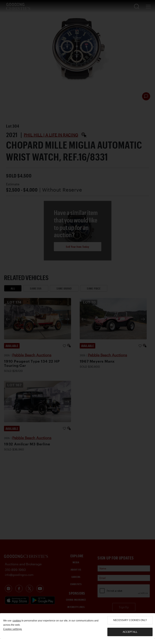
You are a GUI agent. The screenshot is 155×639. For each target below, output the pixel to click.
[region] (77, 626)
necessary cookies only (130, 620)
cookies (17, 620)
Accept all (130, 632)
